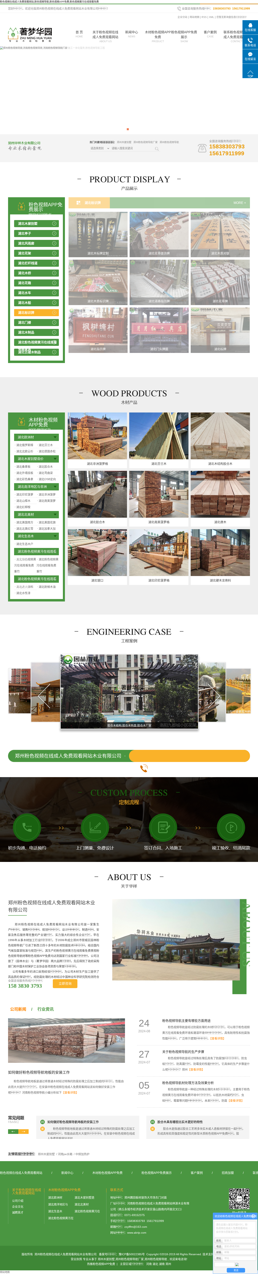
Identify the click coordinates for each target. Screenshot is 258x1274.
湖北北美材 (26, 514)
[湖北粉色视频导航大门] (220, 329)
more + (240, 203)
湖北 (155, 1264)
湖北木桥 (24, 273)
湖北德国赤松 (46, 451)
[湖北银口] (97, 552)
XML (211, 17)
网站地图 (195, 17)
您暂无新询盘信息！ (232, 17)
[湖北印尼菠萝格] (158, 552)
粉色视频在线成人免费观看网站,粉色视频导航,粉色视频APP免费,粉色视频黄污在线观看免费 (49, 1)
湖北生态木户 (24, 544)
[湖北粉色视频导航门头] (220, 282)
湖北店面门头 (98, 349)
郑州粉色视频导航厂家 (145, 142)
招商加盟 (228, 1172)
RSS (204, 17)
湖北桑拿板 (22, 466)
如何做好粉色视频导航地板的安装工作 (39, 1072)
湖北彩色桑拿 (24, 479)
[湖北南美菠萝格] (158, 494)
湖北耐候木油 (46, 586)
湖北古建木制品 (29, 352)
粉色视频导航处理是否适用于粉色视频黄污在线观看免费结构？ (86, 1124)
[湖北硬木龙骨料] (220, 552)
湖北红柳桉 (22, 507)
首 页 (79, 34)
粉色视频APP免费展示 (184, 36)
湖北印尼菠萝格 (159, 580)
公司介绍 (17, 1200)
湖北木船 (24, 302)
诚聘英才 (17, 1212)
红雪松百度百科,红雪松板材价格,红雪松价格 (129, 725)
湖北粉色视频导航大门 (220, 349)
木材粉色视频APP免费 (158, 36)
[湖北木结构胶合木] (220, 435)
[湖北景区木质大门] (98, 234)
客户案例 (210, 34)
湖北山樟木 (22, 500)
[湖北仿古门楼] (159, 234)
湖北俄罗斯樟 (24, 445)
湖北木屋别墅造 (84, 1197)
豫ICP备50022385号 (132, 1254)
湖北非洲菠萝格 (97, 463)
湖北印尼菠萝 (24, 494)
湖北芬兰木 (45, 445)
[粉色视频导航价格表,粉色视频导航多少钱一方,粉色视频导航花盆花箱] (129, 90)
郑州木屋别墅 (124, 142)
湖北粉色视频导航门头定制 (159, 349)
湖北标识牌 (26, 312)
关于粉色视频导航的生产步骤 (183, 1052)
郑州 (168, 1264)
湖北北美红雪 (24, 528)
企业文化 (17, 1206)
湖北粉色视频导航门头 (220, 301)
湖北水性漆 (22, 593)
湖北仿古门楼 (159, 253)
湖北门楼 (24, 322)
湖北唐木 (220, 522)
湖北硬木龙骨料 (220, 580)
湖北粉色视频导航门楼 (159, 301)
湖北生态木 (26, 536)
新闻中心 (131, 34)
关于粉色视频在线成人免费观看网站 (105, 36)
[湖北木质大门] (98, 282)
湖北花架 (24, 253)
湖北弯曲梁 (45, 472)
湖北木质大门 (98, 301)
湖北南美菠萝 (46, 500)
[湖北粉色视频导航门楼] (159, 282)
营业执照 (76, 1259)
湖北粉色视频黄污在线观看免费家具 (37, 346)
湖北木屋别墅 (27, 223)
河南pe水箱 (65, 1154)
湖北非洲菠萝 (46, 494)
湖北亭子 (24, 233)
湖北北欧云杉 (24, 451)
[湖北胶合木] (97, 494)
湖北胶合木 (45, 466)
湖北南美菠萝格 (159, 522)
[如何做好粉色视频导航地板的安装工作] (66, 1040)
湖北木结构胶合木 (220, 463)
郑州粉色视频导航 (169, 142)
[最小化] (253, 1216)
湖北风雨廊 (26, 243)
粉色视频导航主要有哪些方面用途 (186, 1020)
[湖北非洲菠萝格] (97, 435)
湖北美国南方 (24, 522)
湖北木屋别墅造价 (31, 459)
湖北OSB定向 (46, 479)
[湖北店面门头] (98, 329)
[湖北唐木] (220, 494)
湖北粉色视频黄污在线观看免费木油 (35, 580)
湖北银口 (97, 580)
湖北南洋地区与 (58, 1204)
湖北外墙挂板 (24, 472)
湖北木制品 (26, 332)
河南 (149, 1264)
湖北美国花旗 (46, 522)
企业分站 (182, 17)
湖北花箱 (24, 283)
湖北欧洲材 (26, 437)
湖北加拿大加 (46, 528)
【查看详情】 (70, 1092)
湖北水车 (24, 293)
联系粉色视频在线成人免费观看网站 (236, 36)
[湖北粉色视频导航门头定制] (159, 329)
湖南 (162, 1264)
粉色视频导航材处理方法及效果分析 (188, 1083)
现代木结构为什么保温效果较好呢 (180, 1122)
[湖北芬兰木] (158, 435)
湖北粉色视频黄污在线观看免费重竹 (35, 552)
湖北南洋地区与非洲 (32, 486)
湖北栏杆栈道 (27, 263)
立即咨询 (65, 983)
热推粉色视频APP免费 (101, 1264)
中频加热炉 (82, 1154)
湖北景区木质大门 (98, 253)
